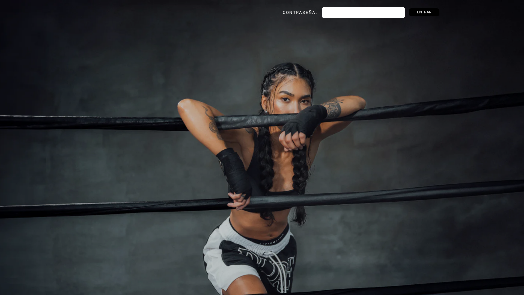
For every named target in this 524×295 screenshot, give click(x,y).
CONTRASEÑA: (293, 12)
